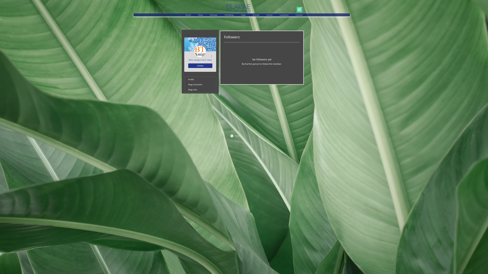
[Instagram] (231, 135)
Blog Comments (195, 84)
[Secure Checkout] (299, 9)
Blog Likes (192, 89)
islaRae (238, 6)
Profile (191, 79)
